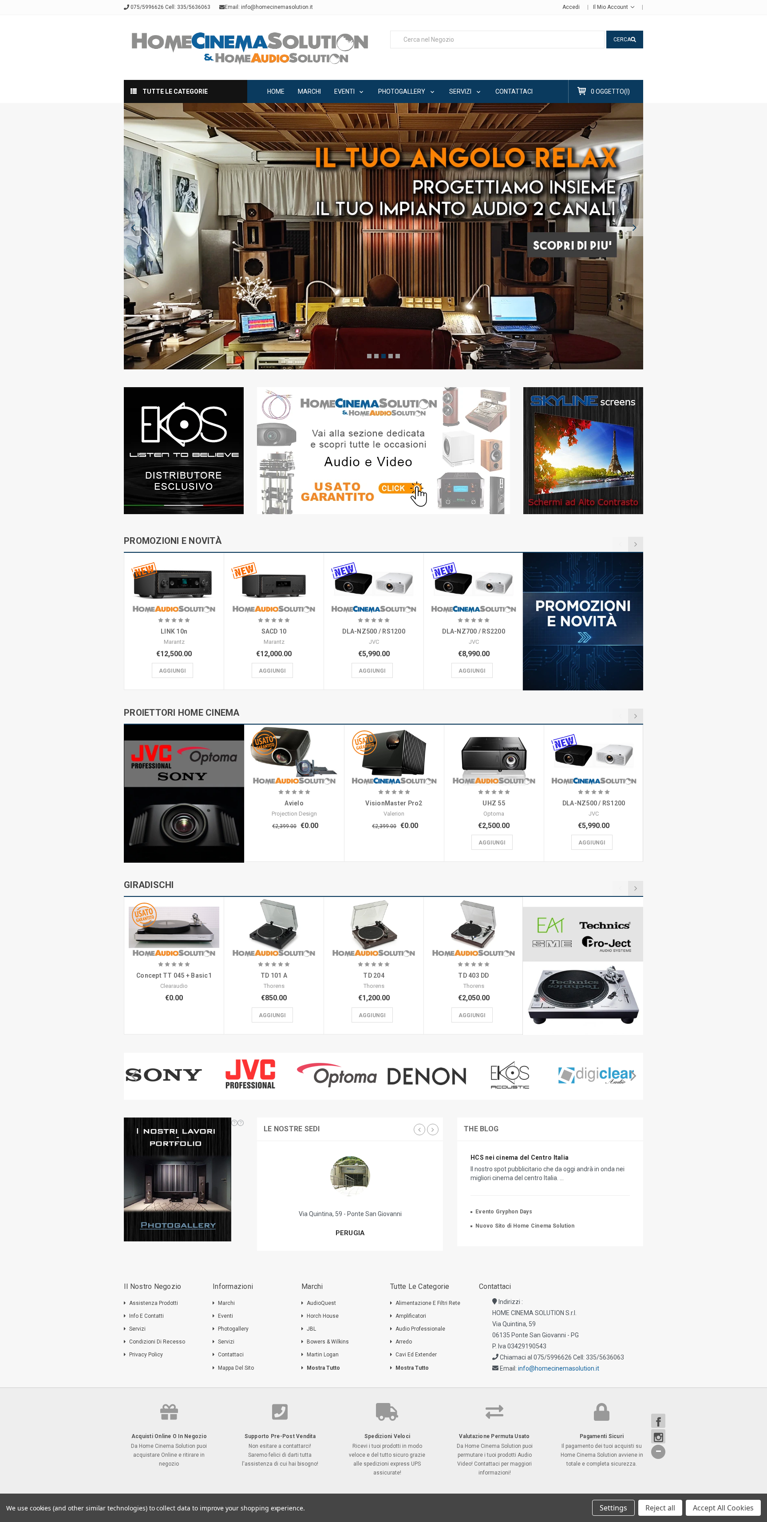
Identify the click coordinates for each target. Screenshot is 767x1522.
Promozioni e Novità (172, 540)
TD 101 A (274, 975)
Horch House (323, 1316)
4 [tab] (390, 356)
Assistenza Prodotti (153, 1303)
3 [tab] (383, 356)
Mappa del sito (236, 1368)
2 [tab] (376, 356)
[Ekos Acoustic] (513, 1074)
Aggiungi (172, 671)
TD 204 (373, 975)
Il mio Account (611, 7)
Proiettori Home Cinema (182, 712)
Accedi (571, 7)
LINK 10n (174, 631)
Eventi (345, 91)
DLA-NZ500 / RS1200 (373, 631)
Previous (133, 227)
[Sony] (167, 1074)
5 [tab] (397, 356)
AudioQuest (321, 1303)
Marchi (309, 91)
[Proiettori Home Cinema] (184, 794)
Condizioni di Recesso (157, 1342)
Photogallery (402, 91)
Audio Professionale (420, 1329)
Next (634, 227)
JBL (311, 1329)
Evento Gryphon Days (503, 1212)
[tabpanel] (383, 236)
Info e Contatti (146, 1316)
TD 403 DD (473, 975)
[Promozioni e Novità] (583, 621)
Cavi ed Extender (416, 1355)
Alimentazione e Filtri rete (427, 1303)
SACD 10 (274, 631)
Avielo (294, 803)
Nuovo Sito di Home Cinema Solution (525, 1226)
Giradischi (149, 885)
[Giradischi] (583, 966)
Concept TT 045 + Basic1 (174, 975)
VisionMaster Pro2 (393, 803)
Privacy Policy (146, 1355)
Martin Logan (323, 1355)
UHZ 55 (493, 803)
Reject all (660, 1508)
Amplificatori (410, 1316)
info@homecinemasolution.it (277, 7)
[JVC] (253, 1074)
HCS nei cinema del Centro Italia (519, 1157)
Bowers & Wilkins (328, 1342)
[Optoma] (340, 1074)
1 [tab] (369, 356)
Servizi (461, 91)
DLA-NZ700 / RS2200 (473, 631)
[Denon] (427, 1076)
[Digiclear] (600, 1074)
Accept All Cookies (723, 1508)
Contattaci (514, 91)
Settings (613, 1508)
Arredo (403, 1342)
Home (276, 91)
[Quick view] (174, 573)
